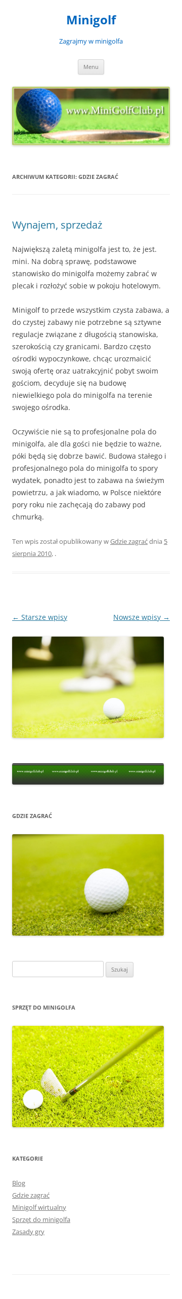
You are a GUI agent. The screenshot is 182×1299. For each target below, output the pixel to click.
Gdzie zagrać (129, 541)
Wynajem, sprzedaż (57, 225)
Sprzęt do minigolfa (41, 1219)
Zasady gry (28, 1231)
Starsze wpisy (39, 617)
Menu (91, 66)
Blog (18, 1182)
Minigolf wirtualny (39, 1207)
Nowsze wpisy (141, 617)
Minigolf (91, 20)
